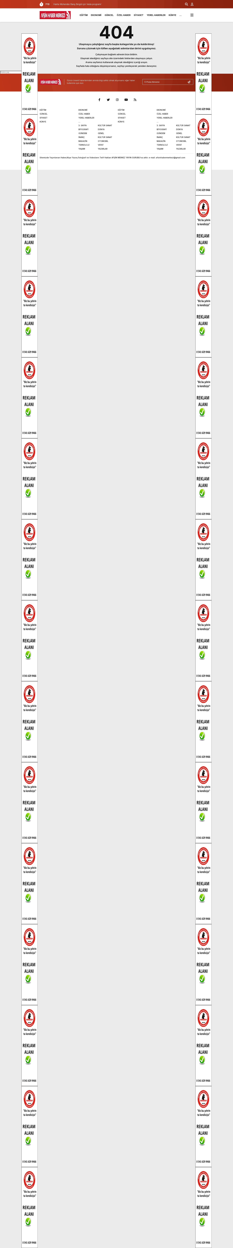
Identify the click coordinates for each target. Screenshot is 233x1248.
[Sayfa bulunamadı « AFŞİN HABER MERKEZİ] (55, 14)
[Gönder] (190, 82)
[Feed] (135, 100)
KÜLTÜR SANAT (105, 125)
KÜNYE (172, 15)
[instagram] (117, 100)
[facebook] (99, 100)
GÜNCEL (109, 15)
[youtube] (126, 100)
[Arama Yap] (185, 4)
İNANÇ (81, 137)
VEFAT (101, 145)
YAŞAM (81, 149)
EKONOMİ (96, 15)
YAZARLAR (102, 149)
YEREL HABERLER (156, 15)
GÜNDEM (82, 133)
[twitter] (108, 100)
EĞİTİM (84, 15)
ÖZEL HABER (124, 15)
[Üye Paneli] (190, 4)
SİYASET (138, 15)
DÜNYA (101, 129)
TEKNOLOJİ (83, 145)
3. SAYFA (82, 125)
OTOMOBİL (103, 141)
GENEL (101, 133)
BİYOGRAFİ (83, 129)
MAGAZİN (82, 141)
